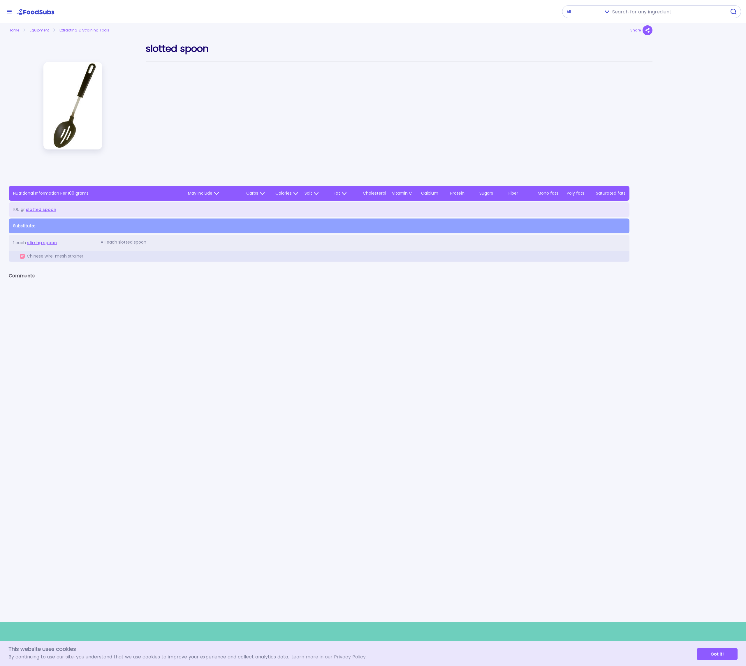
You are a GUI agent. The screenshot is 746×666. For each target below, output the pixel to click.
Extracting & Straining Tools (84, 30)
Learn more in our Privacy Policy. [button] (329, 656)
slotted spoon (41, 209)
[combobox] (667, 11)
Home (14, 30)
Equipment (39, 30)
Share (635, 30)
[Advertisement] (699, 159)
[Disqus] (330, 359)
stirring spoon (42, 243)
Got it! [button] (717, 654)
